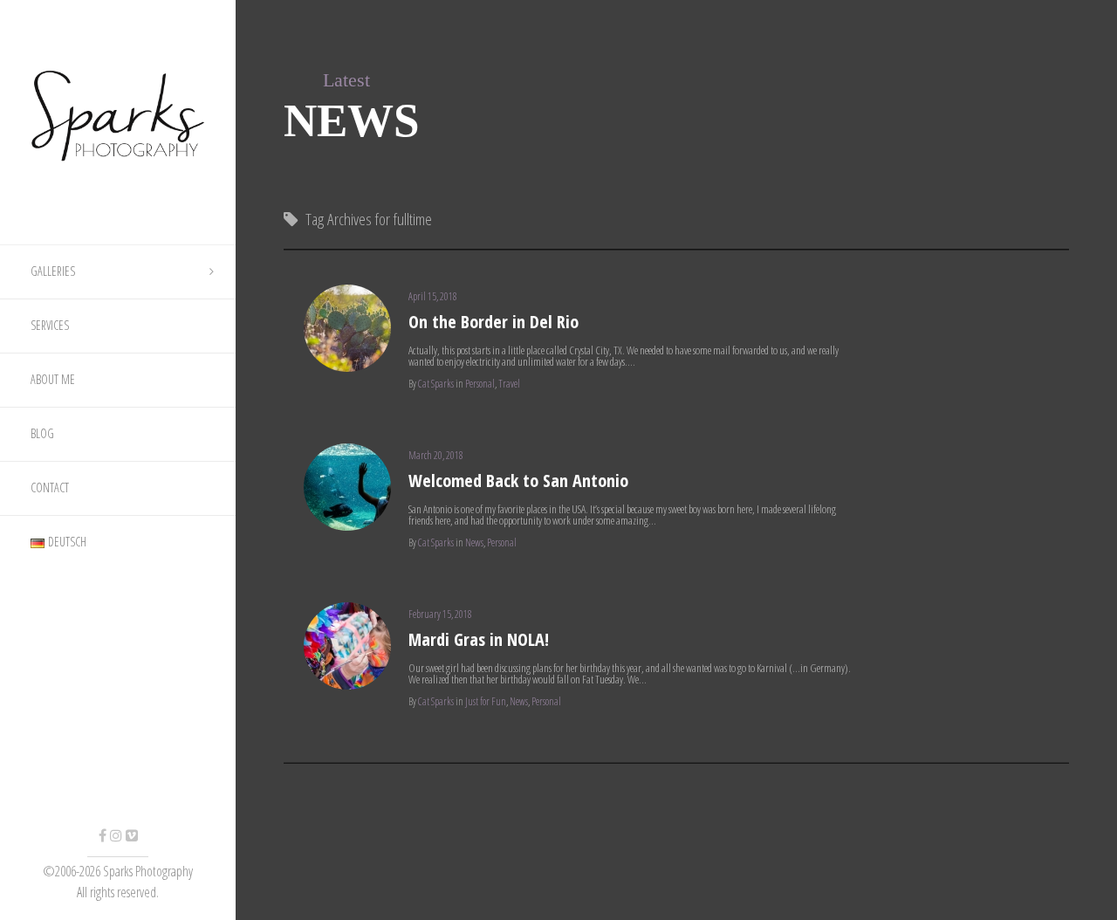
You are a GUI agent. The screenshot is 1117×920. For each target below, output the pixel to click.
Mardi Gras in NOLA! (478, 639)
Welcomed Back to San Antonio (518, 480)
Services (50, 325)
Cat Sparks (436, 383)
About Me (53, 379)
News (474, 542)
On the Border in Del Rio (493, 321)
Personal (480, 383)
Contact (50, 487)
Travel (509, 383)
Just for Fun (485, 701)
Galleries (53, 271)
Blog (42, 433)
